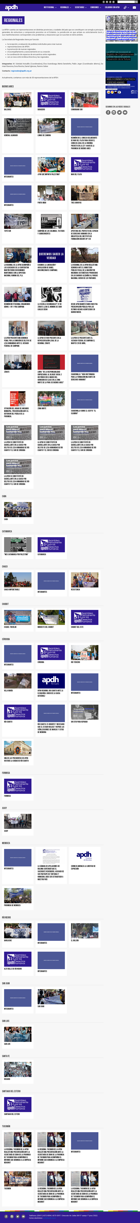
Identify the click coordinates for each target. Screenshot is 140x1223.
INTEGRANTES (9, 205)
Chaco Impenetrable (12, 589)
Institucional (49, 7)
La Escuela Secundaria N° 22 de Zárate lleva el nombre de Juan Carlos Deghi (50, 307)
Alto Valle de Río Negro (13, 968)
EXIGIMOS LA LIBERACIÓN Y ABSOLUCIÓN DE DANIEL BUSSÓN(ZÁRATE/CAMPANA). (48, 268)
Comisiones (94, 7)
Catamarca (42, 554)
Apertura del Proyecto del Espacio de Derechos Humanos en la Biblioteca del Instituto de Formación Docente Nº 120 (84, 235)
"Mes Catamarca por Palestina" (16, 554)
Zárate (6, 372)
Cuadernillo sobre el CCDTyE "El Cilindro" (83, 412)
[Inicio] (10, 7)
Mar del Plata (76, 174)
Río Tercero (75, 662)
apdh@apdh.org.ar (49, 1218)
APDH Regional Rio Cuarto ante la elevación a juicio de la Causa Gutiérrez (50, 693)
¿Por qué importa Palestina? (49, 174)
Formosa (7, 796)
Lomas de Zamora (44, 135)
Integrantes (9, 176)
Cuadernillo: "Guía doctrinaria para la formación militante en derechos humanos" (83, 377)
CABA (6, 519)
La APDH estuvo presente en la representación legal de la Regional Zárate (49, 341)
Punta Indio (42, 202)
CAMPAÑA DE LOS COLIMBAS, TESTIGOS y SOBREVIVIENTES (51, 232)
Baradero (41, 109)
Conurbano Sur (77, 109)
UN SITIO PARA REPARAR (79, 721)
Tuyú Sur (7, 231)
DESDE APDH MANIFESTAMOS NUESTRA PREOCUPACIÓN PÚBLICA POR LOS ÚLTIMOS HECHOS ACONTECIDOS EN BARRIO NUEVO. (84, 308)
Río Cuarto (8, 721)
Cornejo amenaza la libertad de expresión (83, 867)
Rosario (7, 1079)
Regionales (64, 7)
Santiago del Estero (12, 1114)
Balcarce (7, 109)
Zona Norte (42, 408)
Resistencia (75, 589)
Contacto (135, 7)
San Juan (41, 1006)
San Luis (7, 1044)
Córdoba (41, 662)
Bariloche (8, 940)
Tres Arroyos (76, 202)
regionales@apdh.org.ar (21, 71)
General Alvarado (11, 135)
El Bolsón (75, 940)
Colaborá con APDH (112, 7)
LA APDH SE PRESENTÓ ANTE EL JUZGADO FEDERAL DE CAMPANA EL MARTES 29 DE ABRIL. (83, 341)
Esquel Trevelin (10, 627)
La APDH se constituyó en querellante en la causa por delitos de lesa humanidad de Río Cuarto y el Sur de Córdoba (16, 446)
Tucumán (7, 1188)
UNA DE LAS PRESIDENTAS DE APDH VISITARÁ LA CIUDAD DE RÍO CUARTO (16, 759)
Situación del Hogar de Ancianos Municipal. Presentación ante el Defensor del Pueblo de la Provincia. (16, 412)
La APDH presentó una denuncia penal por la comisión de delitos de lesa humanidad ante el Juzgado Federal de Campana (17, 342)
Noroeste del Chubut (46, 627)
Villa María (8, 690)
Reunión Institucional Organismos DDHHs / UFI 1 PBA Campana (17, 305)
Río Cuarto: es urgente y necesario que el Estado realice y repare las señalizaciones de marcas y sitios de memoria (51, 728)
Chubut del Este (77, 627)
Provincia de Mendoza (12, 905)
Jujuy (6, 831)
